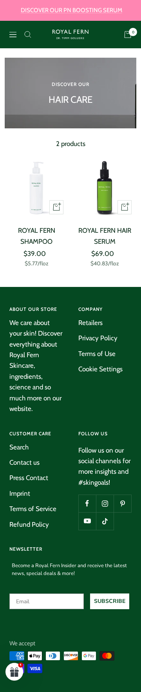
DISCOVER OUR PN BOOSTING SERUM (71, 10)
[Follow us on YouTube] (87, 521)
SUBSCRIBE (109, 601)
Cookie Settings (100, 369)
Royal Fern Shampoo (36, 235)
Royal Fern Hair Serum (104, 235)
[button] (14, 671)
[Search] (27, 34)
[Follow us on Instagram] (105, 503)
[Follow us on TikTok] (105, 521)
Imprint (19, 493)
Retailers (90, 323)
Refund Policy (29, 524)
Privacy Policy (98, 338)
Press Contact (28, 478)
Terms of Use (97, 354)
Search (19, 447)
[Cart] (128, 34)
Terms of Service (32, 509)
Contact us (24, 462)
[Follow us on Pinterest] (122, 503)
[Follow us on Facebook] (87, 503)
